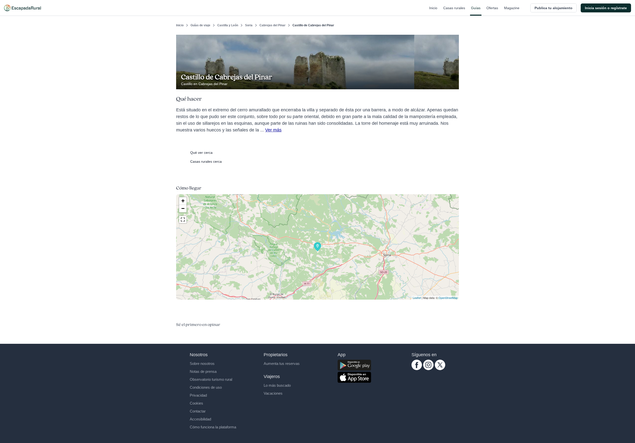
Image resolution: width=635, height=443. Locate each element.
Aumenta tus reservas (282, 363)
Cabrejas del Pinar (272, 25)
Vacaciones (273, 393)
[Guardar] (453, 38)
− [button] (183, 208)
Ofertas (492, 8)
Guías (475, 8)
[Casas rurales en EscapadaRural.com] (22, 8)
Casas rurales (454, 8)
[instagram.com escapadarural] (428, 369)
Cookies (196, 403)
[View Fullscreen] (183, 219)
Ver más (273, 129)
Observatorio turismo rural (211, 379)
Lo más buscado (277, 385)
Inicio (433, 8)
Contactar (198, 411)
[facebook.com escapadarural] (417, 369)
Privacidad (198, 395)
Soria (249, 25)
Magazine (511, 8)
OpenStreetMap (448, 298)
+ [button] (183, 201)
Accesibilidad (200, 419)
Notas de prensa (203, 371)
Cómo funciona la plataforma (213, 427)
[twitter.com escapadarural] (440, 369)
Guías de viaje (200, 25)
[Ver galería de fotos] (453, 84)
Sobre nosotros (202, 363)
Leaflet (417, 298)
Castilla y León (227, 25)
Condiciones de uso (206, 387)
